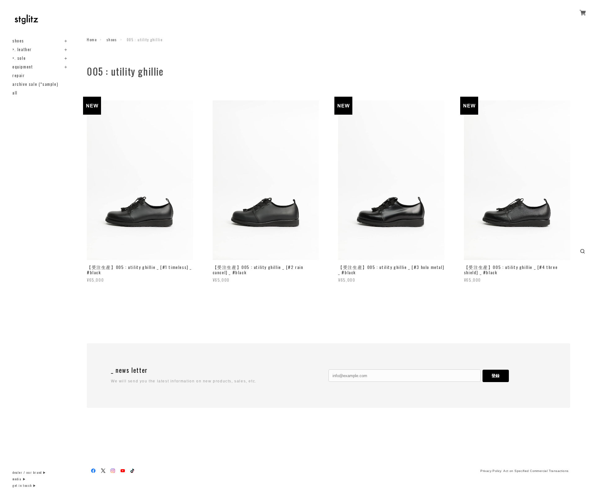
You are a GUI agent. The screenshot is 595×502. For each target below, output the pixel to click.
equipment (22, 67)
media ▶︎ (19, 479)
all (15, 93)
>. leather (22, 49)
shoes (18, 41)
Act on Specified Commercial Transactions (535, 471)
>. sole (19, 58)
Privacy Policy (491, 471)
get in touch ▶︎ (24, 485)
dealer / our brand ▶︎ (29, 472)
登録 (495, 375)
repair (18, 75)
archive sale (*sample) (35, 84)
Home (92, 39)
